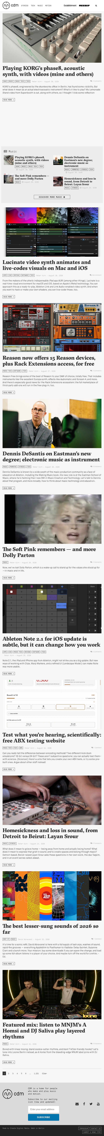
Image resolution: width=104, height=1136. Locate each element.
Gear (5, 81)
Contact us (95, 1128)
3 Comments (97, 81)
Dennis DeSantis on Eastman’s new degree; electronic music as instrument (78, 161)
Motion (48, 5)
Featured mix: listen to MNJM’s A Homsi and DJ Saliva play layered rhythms (44, 1030)
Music (40, 5)
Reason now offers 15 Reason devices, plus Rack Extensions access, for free (49, 360)
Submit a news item (91, 1132)
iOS (10, 275)
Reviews (27, 652)
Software (25, 275)
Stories (24, 5)
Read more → (9, 100)
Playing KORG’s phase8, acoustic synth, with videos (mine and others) (48, 71)
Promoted (75, 169)
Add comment (96, 275)
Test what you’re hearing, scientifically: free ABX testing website (52, 737)
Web (21, 748)
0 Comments (97, 466)
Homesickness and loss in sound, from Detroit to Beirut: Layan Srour (80, 181)
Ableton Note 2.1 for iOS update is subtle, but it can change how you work (51, 641)
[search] (96, 5)
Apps (5, 275)
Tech (33, 5)
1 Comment (97, 748)
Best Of (6, 939)
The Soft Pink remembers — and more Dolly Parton (32, 177)
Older (44, 1073)
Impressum (83, 1128)
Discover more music (51, 196)
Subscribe (43, 1117)
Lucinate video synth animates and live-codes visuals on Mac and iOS (47, 265)
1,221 (36, 1073)
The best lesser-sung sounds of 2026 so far (50, 929)
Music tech (20, 81)
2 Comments (97, 371)
